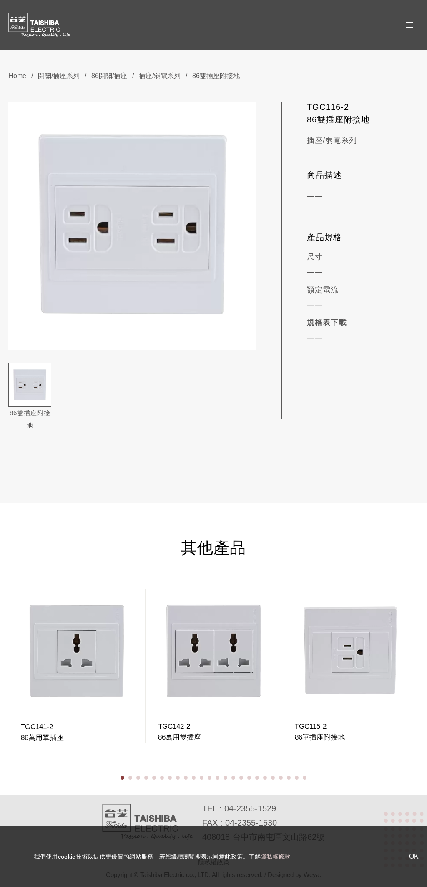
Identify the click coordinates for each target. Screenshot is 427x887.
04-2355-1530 (251, 822)
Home (17, 75)
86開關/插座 (109, 75)
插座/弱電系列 (160, 75)
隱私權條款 (276, 856)
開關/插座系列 (59, 75)
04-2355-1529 (250, 808)
